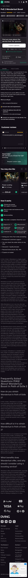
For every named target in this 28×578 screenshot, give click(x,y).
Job (2, 536)
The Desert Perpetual (18, 555)
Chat (19, 57)
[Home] (7, 2)
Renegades (18, 550)
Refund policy (19, 538)
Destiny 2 (17, 545)
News (2, 531)
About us (3, 538)
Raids (2, 560)
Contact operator (14, 45)
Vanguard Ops (19, 559)
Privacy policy (19, 536)
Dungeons (18, 561)
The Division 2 (4, 545)
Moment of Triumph (21, 547)
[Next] (25, 148)
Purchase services (20, 541)
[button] (23, 2)
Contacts (3, 541)
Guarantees (18, 531)
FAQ (16, 528)
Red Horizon (4, 547)
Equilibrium (18, 552)
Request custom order (14, 161)
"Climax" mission (5, 555)
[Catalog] (2, 2)
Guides (3, 533)
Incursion (3, 557)
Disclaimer (18, 533)
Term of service (5, 528)
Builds (2, 552)
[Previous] (2, 148)
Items (2, 550)
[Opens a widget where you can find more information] (18, 569)
